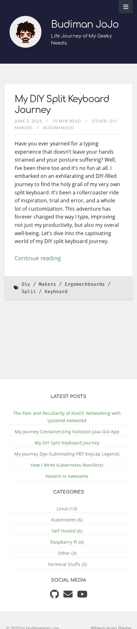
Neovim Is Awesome (67, 476)
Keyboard (56, 292)
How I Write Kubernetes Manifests (67, 465)
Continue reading (38, 258)
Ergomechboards (85, 284)
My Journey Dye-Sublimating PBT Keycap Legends (67, 454)
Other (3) (67, 553)
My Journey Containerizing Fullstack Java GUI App (67, 432)
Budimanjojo (58, 127)
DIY (113, 121)
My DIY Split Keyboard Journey (67, 443)
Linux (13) (67, 509)
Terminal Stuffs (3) (67, 564)
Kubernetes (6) (67, 520)
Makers (23, 127)
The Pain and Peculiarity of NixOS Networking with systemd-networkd (67, 416)
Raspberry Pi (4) (67, 542)
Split (29, 292)
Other (99, 121)
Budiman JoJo (85, 24)
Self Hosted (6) (67, 531)
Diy (26, 284)
